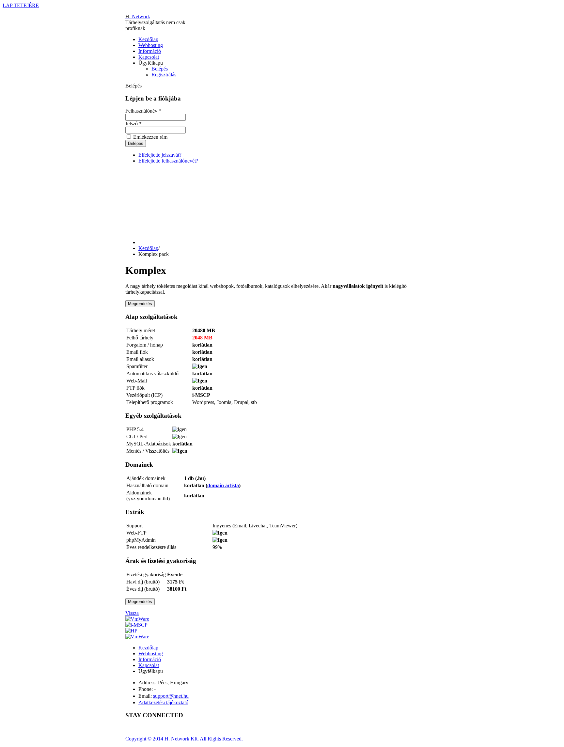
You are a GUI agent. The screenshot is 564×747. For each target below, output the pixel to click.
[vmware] (137, 619)
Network (137, 16)
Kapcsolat (148, 57)
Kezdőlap (148, 39)
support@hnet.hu (171, 696)
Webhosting (150, 45)
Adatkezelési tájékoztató (163, 702)
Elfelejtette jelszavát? (159, 155)
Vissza (132, 613)
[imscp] (136, 625)
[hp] (131, 630)
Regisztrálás (163, 74)
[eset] (137, 636)
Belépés (159, 68)
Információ (149, 51)
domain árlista (223, 485)
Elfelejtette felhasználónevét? (168, 160)
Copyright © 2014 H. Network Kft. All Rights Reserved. (184, 738)
